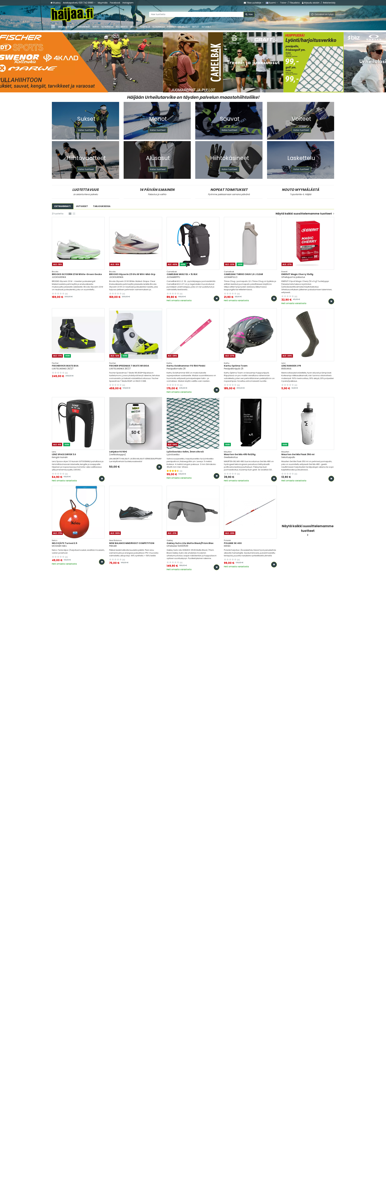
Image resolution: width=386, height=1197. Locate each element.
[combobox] (202, 14)
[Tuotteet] (53, 26)
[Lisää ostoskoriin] (216, 298)
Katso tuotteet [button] (86, 130)
